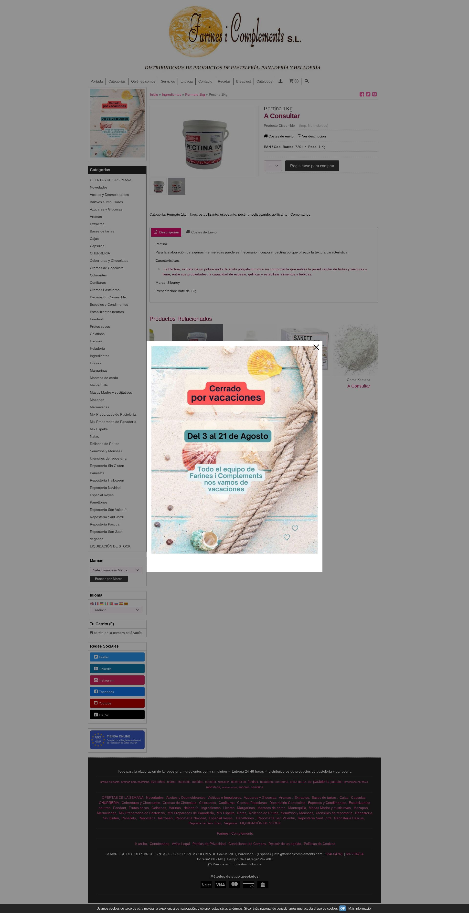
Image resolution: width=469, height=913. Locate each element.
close (316, 347)
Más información (360, 908)
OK (342, 908)
